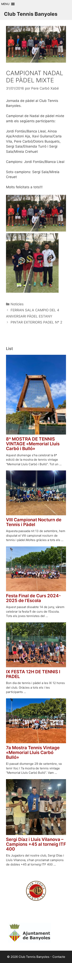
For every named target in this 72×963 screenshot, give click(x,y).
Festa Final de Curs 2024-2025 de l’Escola (33, 598)
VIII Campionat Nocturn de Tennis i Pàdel (33, 522)
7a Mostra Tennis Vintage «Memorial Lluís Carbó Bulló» (33, 752)
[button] (5, 4)
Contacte (58, 957)
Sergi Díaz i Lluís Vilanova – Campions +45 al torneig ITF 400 (36, 844)
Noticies (17, 304)
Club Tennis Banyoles (30, 14)
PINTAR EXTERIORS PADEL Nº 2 (36, 322)
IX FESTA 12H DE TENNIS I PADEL (33, 674)
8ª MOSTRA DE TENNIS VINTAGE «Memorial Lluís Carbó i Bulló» (33, 444)
